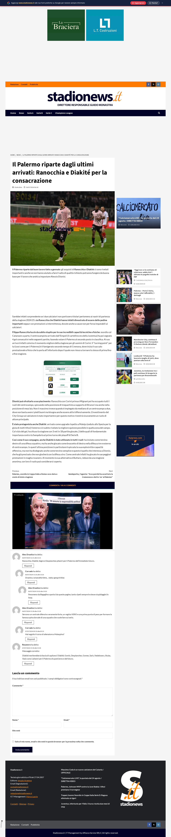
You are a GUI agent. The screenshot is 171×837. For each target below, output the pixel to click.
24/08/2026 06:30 (140, 284)
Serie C (49, 113)
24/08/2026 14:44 (150, 348)
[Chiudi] (162, 3)
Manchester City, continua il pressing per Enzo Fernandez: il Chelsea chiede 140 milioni (146, 341)
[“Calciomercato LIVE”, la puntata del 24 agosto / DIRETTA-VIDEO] (139, 213)
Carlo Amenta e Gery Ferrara (144, 280)
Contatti (24, 84)
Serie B (39, 113)
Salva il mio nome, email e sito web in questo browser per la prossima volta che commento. (54, 741)
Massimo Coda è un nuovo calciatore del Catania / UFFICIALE (82, 771)
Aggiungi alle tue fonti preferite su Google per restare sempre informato (48, 3)
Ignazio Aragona (25, 780)
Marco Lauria (32, 796)
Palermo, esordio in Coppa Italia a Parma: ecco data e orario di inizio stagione (34, 474)
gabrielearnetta (140, 379)
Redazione (14, 84)
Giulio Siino (18, 187)
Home (13, 113)
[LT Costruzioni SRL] (105, 25)
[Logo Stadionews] (132, 788)
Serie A (30, 113)
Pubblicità (34, 84)
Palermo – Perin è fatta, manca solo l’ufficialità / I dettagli (144, 293)
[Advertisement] (85, 62)
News (21, 113)
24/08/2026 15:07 (134, 331)
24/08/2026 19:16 (134, 225)
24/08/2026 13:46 (140, 382)
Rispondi (28, 566)
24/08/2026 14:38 (150, 364)
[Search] (159, 113)
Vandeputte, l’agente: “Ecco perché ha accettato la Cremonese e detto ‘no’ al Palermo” (90, 474)
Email (67, 720)
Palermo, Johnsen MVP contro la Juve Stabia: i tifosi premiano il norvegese (83, 788)
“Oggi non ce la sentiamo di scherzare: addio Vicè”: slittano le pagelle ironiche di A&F (146, 273)
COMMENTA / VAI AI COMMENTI (62, 485)
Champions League (64, 113)
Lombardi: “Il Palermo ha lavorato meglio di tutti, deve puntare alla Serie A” (146, 358)
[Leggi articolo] (124, 277)
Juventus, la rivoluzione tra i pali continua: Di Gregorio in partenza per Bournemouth (145, 373)
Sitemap (22, 804)
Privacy (31, 804)
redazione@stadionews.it (21, 793)
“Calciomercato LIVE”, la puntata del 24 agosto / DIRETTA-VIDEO (138, 219)
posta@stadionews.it (19, 787)
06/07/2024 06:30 (32, 187)
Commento (17, 685)
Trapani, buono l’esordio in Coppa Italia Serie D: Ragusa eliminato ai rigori (84, 796)
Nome (15, 720)
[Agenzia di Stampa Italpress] (135, 440)
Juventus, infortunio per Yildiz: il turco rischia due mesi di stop (137, 325)
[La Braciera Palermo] (66, 25)
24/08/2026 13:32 (150, 299)
